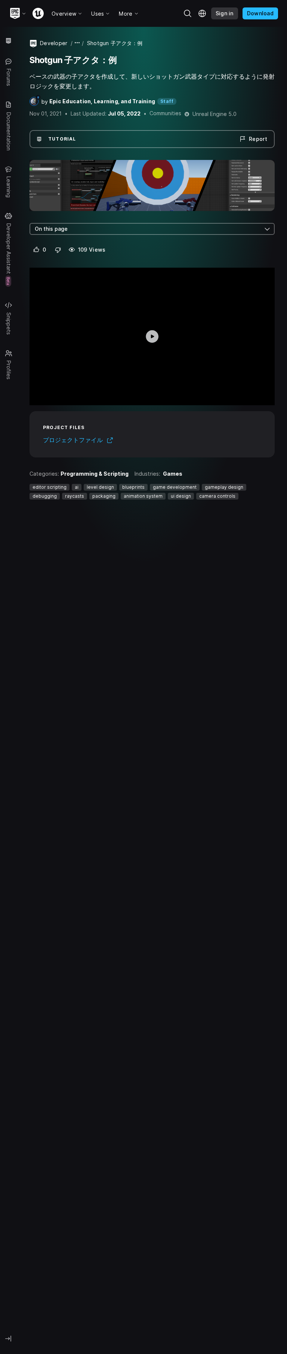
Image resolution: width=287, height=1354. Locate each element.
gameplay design (224, 487)
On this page (51, 229)
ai (76, 487)
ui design (181, 496)
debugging (45, 496)
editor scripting (50, 487)
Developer (54, 43)
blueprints (133, 487)
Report (258, 139)
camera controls (217, 496)
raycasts (74, 496)
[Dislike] (58, 250)
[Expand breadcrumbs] (77, 43)
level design (100, 487)
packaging (103, 496)
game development (175, 487)
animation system (143, 496)
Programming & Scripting (95, 473)
